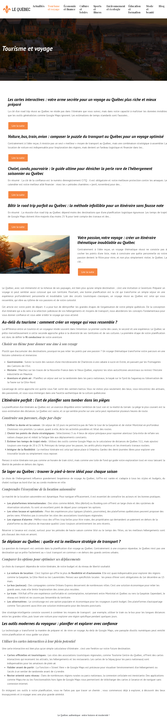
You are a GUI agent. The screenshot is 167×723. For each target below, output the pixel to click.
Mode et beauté (150, 9)
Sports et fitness (97, 9)
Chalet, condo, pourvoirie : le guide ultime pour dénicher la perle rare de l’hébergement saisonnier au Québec (80, 171)
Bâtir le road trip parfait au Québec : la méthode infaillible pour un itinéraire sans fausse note (86, 205)
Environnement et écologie (115, 7)
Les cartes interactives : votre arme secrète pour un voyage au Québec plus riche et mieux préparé (82, 102)
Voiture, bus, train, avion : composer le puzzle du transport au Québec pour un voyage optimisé (86, 136)
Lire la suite (18, 125)
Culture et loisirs (84, 9)
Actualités (39, 6)
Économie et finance (70, 7)
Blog (162, 6)
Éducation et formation (134, 9)
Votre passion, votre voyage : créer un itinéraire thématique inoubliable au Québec (116, 240)
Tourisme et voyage (54, 7)
